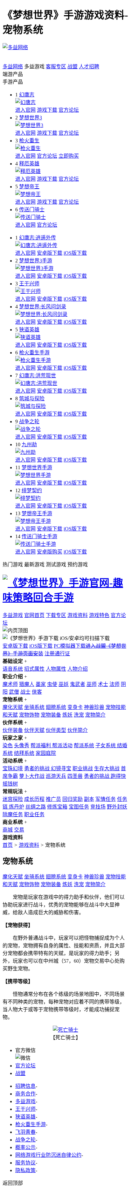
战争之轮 (29, 421)
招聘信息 (25, 1086)
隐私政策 (25, 1170)
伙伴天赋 (34, 730)
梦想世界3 (30, 117)
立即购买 (69, 156)
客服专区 (56, 66)
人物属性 (56, 669)
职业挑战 (82, 768)
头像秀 (21, 745)
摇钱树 (10, 783)
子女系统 (106, 745)
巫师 (91, 684)
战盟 (72, 66)
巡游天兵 (56, 776)
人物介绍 (77, 669)
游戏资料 (77, 615)
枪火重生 (29, 140)
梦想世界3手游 (35, 260)
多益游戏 (13, 615)
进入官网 (25, 110)
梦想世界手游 (37, 467)
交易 (19, 829)
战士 (25, 692)
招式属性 (34, 669)
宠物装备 (51, 715)
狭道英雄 (29, 329)
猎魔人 (26, 684)
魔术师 (10, 684)
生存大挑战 (107, 768)
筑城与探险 (32, 398)
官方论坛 (69, 110)
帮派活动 (62, 745)
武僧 (14, 692)
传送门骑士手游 (39, 536)
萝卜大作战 (32, 776)
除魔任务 (13, 814)
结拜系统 (24, 753)
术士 (103, 684)
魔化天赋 (13, 707)
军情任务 (105, 799)
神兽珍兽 (94, 707)
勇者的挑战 (37, 768)
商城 (8, 829)
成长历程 (34, 799)
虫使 (52, 684)
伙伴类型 (56, 730)
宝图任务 (79, 806)
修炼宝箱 (57, 806)
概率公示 (25, 1147)
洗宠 (79, 715)
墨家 (41, 684)
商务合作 (25, 1093)
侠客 (37, 692)
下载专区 (56, 615)
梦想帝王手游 (37, 513)
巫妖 (64, 684)
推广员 (53, 799)
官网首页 (34, 615)
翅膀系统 (56, 707)
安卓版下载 (49, 253)
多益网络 (13, 66)
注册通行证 (57, 653)
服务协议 (25, 1162)
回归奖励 (72, 799)
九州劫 (29, 444)
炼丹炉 (16, 806)
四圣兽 (75, 776)
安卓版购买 (49, 551)
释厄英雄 (29, 163)
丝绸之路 (35, 806)
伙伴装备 (13, 730)
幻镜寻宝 (61, 768)
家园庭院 (46, 753)
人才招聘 (89, 66)
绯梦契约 (32, 490)
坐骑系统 (34, 707)
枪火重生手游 (34, 352)
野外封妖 (117, 806)
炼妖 (67, 715)
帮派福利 (41, 745)
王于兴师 (29, 283)
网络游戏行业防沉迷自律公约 (48, 1155)
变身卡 (75, 707)
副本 (89, 799)
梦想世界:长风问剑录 (42, 306)
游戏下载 (47, 110)
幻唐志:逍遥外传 (37, 237)
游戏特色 (99, 615)
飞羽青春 (25, 1132)
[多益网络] (15, 47)
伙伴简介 (77, 730)
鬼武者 (77, 684)
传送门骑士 (32, 209)
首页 (8, 845)
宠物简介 (95, 715)
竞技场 (98, 806)
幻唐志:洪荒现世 (37, 375)
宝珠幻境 (13, 768)
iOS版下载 (75, 253)
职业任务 (34, 814)
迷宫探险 (13, 799)
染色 (8, 745)
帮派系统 (84, 745)
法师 (114, 684)
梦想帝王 (29, 186)
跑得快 (118, 776)
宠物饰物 (29, 715)
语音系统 (13, 669)
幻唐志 (26, 94)
